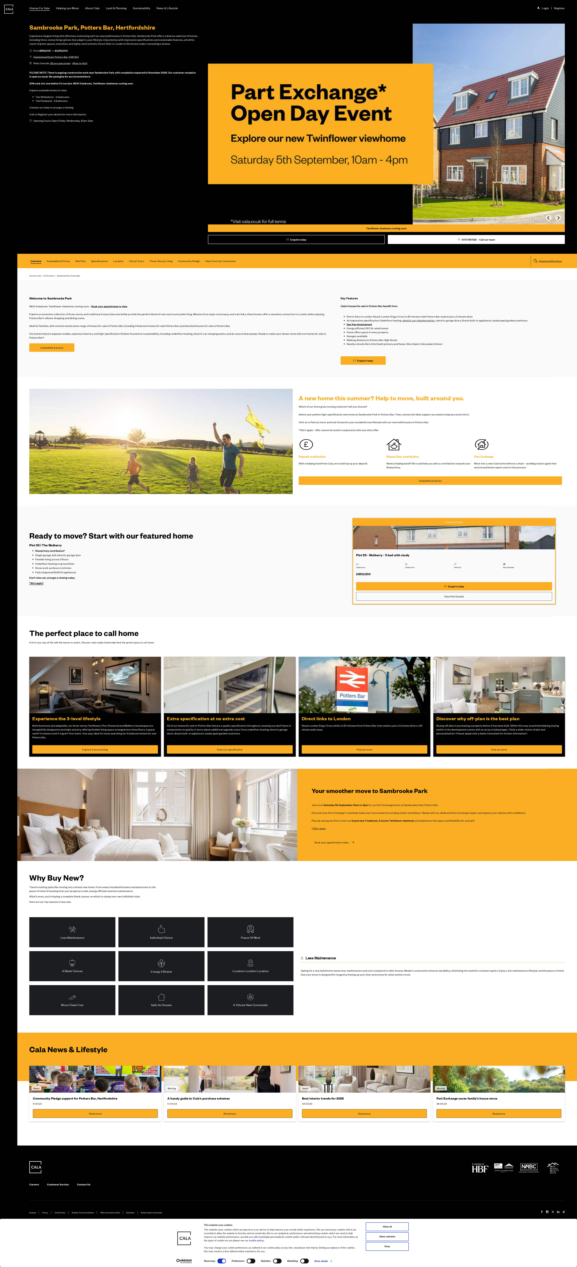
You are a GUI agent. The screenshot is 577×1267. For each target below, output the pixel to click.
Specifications (99, 261)
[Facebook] (542, 1212)
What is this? (79, 63)
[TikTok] (564, 1212)
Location (118, 261)
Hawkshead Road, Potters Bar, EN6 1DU (56, 56)
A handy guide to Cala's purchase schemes (198, 1098)
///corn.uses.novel (60, 63)
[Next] (558, 218)
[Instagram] (547, 1212)
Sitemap (32, 1212)
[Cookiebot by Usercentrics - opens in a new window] (184, 1261)
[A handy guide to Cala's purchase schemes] (230, 1079)
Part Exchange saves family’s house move (467, 1098)
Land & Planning (116, 8)
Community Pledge (189, 261)
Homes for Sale (35, 275)
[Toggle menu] (8, 643)
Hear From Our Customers (220, 261)
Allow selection (387, 1236)
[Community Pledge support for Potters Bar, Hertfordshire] (95, 1079)
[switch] (251, 1261)
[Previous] (549, 218)
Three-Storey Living (160, 261)
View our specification (230, 749)
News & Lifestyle (167, 8)
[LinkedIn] (558, 1212)
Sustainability (141, 8)
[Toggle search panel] (8, 624)
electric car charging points (419, 320)
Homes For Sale (39, 8)
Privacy (45, 1212)
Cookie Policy (60, 1212)
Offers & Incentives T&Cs (110, 1212)
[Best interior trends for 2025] (364, 1079)
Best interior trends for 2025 (323, 1098)
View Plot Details (454, 596)
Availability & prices (51, 347)
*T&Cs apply (319, 828)
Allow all (387, 1226)
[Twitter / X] (553, 1212)
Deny (387, 1246)
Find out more (364, 749)
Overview (36, 261)
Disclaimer (130, 1212)
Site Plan (80, 261)
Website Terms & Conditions (83, 1212)
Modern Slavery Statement (151, 1212)
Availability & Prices (58, 261)
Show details (321, 1261)
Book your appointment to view (109, 306)
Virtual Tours (136, 261)
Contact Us (83, 1184)
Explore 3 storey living (95, 749)
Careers (34, 1184)
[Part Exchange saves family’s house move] (499, 1079)
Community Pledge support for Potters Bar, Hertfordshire (75, 1098)
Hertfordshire (49, 275)
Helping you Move (67, 8)
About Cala (92, 8)
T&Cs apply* (36, 583)
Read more (95, 1113)
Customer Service (58, 1184)
